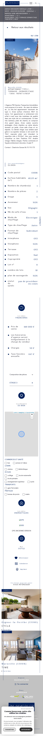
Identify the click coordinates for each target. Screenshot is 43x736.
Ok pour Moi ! (26, 729)
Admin (35, 718)
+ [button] (32, 414)
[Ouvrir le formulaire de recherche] (36, 3)
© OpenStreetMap (29, 412)
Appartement (9, 15)
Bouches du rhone (18, 11)
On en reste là (25, 709)
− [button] (32, 417)
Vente (7, 11)
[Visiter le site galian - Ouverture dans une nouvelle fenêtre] (27, 696)
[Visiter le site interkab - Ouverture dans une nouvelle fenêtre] (14, 696)
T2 (17, 15)
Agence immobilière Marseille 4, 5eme (18, 9)
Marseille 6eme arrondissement (16, 13)
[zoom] (21, 83)
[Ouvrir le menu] (30, 3)
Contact (40, 221)
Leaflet (15, 412)
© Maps (21, 412)
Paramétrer (9, 729)
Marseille (30, 11)
